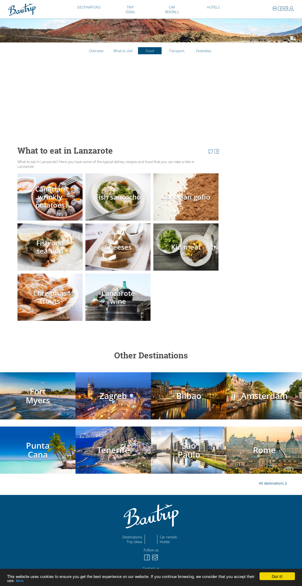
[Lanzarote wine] (118, 321)
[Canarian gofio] (186, 221)
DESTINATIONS (89, 7)
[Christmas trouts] (50, 321)
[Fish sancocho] (118, 221)
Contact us (151, 568)
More (20, 580)
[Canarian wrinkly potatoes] (50, 221)
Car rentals (168, 537)
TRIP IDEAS (130, 9)
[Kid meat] (186, 271)
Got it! (277, 576)
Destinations (132, 537)
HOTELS (213, 7)
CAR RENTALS (172, 9)
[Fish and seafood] (50, 271)
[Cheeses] (118, 271)
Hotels (165, 541)
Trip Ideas (134, 541)
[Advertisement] (119, 97)
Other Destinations (151, 355)
